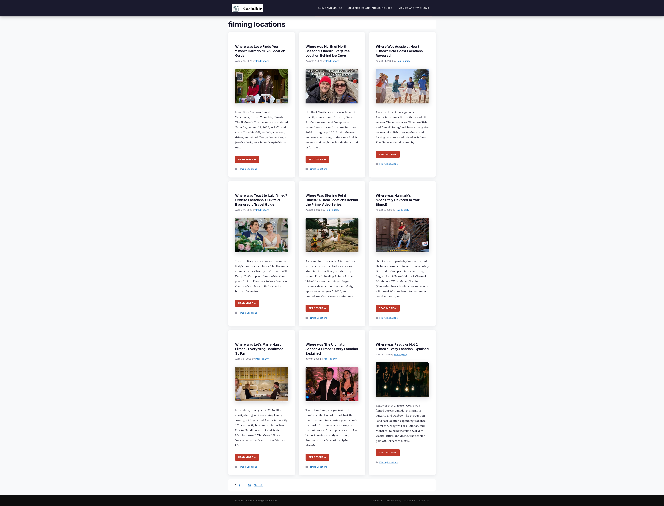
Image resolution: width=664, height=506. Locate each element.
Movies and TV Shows (414, 8)
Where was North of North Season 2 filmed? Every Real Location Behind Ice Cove (328, 51)
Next (258, 485)
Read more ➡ (247, 159)
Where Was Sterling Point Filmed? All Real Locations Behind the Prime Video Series (332, 200)
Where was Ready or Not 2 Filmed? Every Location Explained (402, 346)
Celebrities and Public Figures (370, 8)
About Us (424, 500)
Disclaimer (410, 500)
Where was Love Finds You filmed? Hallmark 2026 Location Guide (260, 51)
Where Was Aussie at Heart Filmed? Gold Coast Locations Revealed (399, 51)
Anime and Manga (330, 8)
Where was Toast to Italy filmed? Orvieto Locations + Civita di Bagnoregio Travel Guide (261, 200)
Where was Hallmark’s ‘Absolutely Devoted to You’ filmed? (398, 200)
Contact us (376, 500)
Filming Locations (248, 169)
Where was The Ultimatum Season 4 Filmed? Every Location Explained (332, 348)
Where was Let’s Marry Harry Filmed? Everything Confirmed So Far (259, 348)
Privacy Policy (393, 500)
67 (250, 485)
